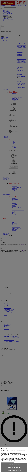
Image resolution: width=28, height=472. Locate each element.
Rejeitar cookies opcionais (13, 467)
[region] (14, 459)
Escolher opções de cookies (14, 470)
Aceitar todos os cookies (14, 464)
